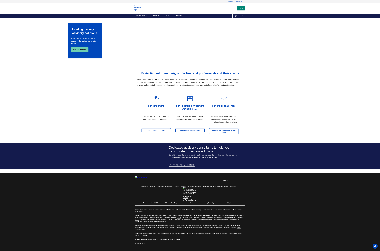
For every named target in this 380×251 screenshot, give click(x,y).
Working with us (141, 15)
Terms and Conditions (194, 186)
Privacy (176, 186)
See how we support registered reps (224, 131)
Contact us (238, 2)
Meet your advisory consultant (182, 164)
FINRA (179, 217)
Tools (167, 15)
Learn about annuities (156, 130)
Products (156, 15)
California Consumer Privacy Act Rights (215, 186)
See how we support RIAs (190, 130)
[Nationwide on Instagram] (243, 180)
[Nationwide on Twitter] (238, 180)
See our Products (79, 50)
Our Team (178, 15)
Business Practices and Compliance (161, 186)
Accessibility (233, 186)
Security (183, 186)
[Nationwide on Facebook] (232, 180)
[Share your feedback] (375, 246)
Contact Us (144, 186)
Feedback (229, 2)
